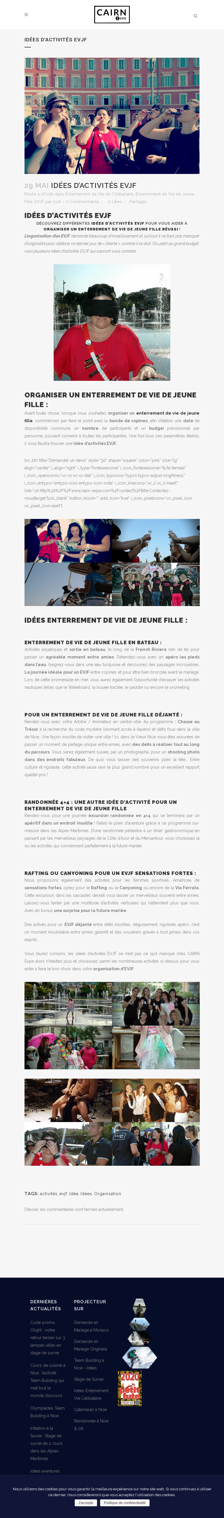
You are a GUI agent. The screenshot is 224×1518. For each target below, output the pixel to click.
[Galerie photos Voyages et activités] (139, 1367)
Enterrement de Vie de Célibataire (99, 194)
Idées (86, 1193)
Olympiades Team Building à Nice (47, 1412)
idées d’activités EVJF (117, 223)
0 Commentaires (82, 201)
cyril (57, 201)
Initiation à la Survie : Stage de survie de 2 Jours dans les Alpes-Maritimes (46, 1443)
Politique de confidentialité (125, 1503)
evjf (63, 1193)
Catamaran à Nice (90, 1409)
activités (48, 1193)
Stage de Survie (88, 1379)
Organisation (107, 1193)
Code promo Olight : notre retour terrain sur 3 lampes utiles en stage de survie (47, 1337)
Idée (73, 1193)
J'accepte (85, 1503)
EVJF (39, 201)
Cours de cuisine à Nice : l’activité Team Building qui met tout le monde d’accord (47, 1380)
